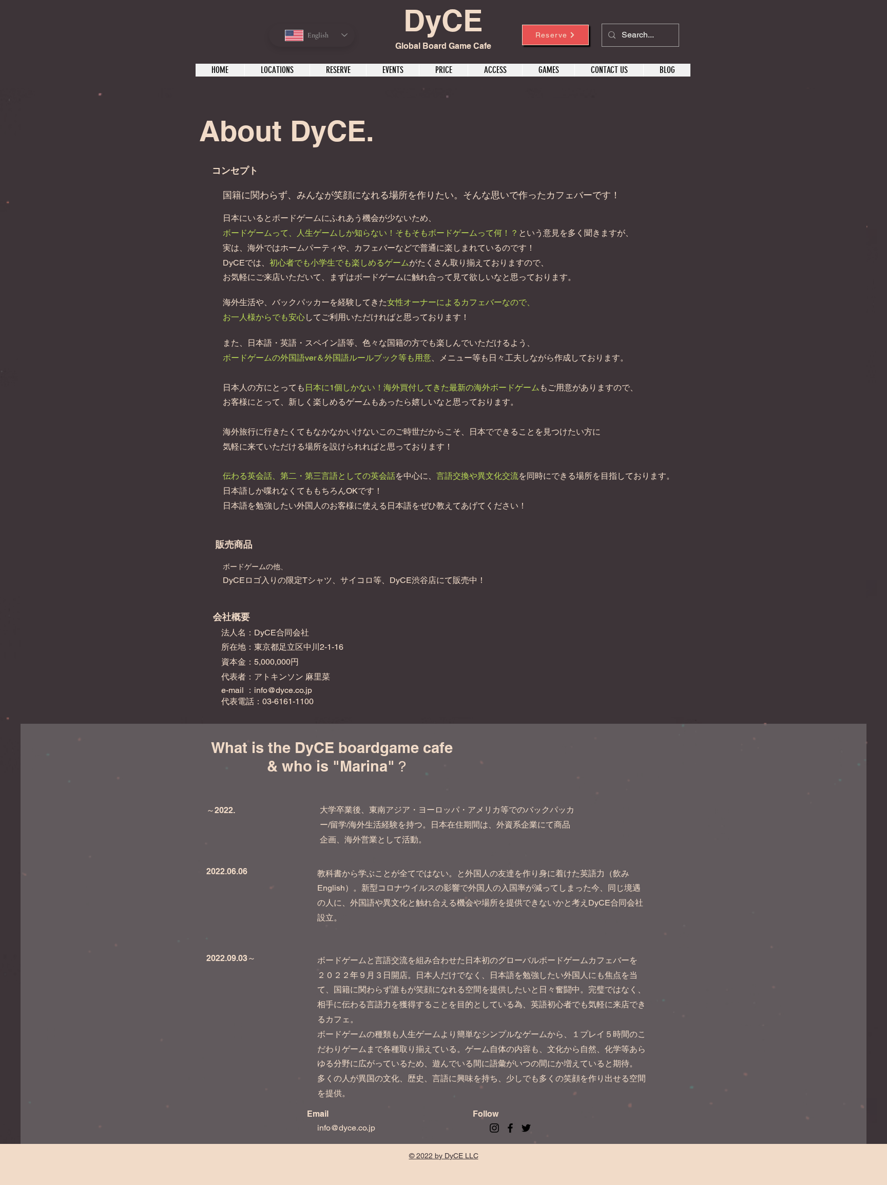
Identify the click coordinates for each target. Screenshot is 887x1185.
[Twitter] (526, 1128)
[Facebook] (510, 1128)
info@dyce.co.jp (283, 690)
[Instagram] (494, 1128)
